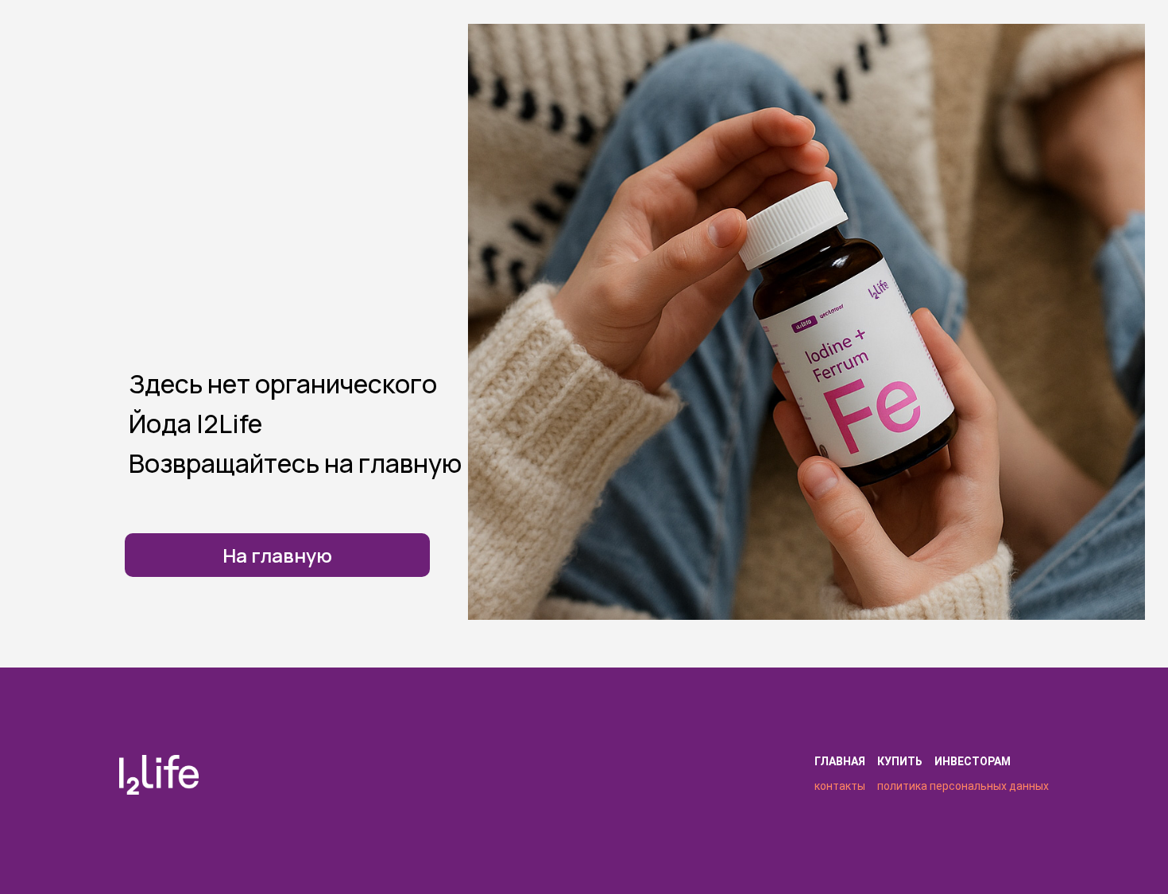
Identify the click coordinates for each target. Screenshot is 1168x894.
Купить (899, 761)
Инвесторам (972, 761)
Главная (839, 761)
